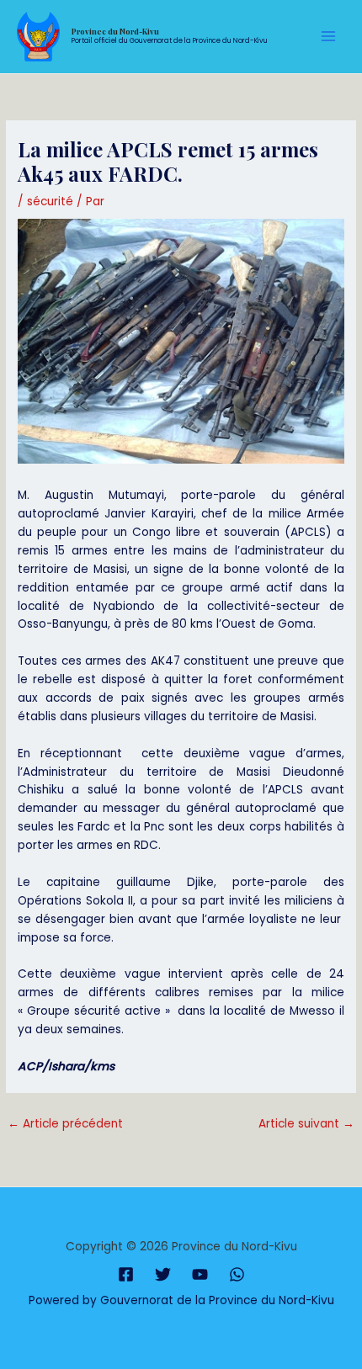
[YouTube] (200, 1274)
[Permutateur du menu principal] (328, 36)
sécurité (50, 202)
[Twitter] (163, 1274)
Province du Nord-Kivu (115, 31)
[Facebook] (126, 1274)
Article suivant (306, 1124)
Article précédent (65, 1124)
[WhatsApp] (237, 1274)
